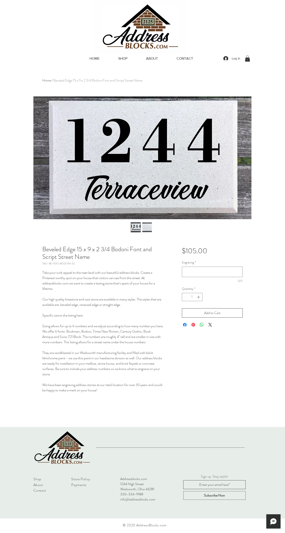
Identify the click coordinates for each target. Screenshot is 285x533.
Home (46, 80)
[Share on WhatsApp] (201, 324)
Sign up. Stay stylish (214, 476)
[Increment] (199, 297)
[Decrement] (185, 297)
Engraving (189, 262)
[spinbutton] (192, 297)
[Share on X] (210, 324)
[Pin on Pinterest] (193, 324)
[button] (247, 58)
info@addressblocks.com (137, 499)
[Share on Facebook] (184, 324)
